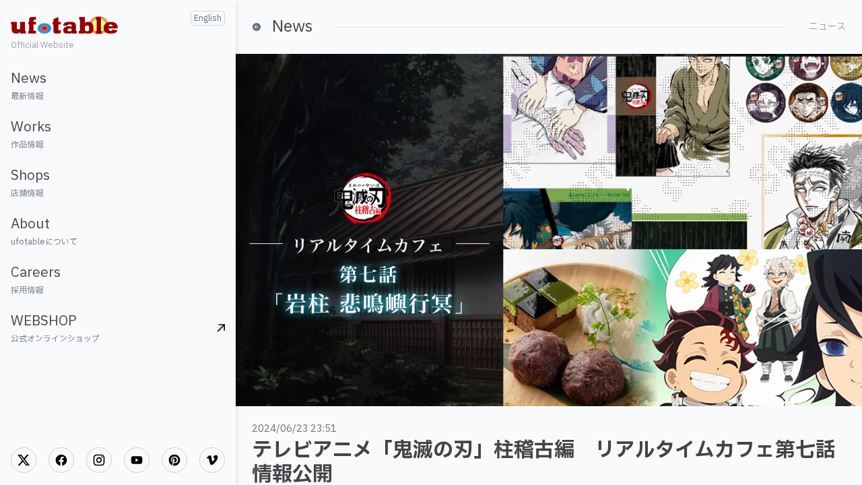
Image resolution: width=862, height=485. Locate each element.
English (208, 18)
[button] (118, 85)
